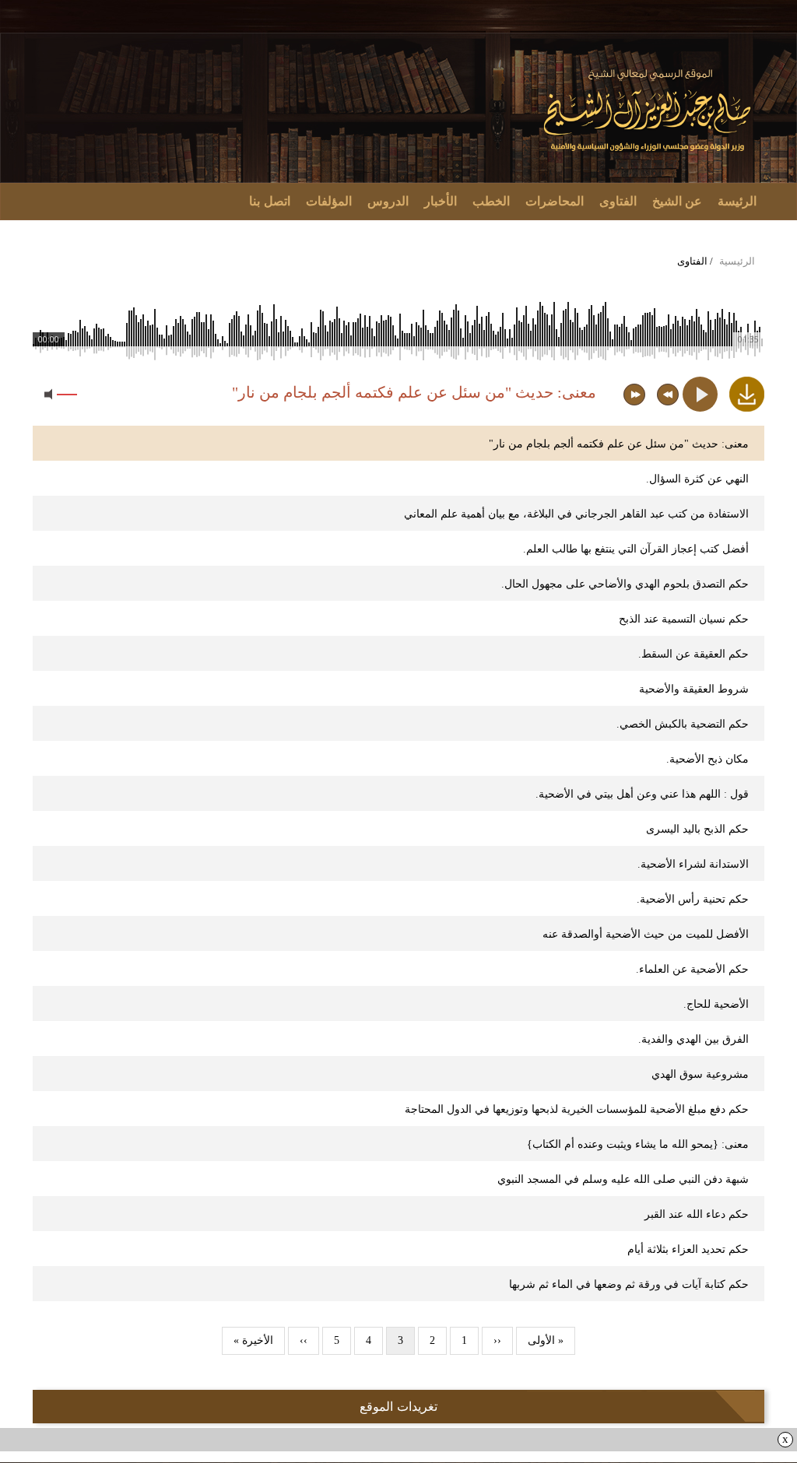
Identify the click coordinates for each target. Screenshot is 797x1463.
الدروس (388, 201)
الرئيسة (737, 201)
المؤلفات (329, 201)
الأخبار (440, 201)
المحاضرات (554, 201)
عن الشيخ (677, 201)
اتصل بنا (269, 201)
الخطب (491, 201)
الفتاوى (618, 201)
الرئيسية (737, 261)
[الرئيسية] (648, 111)
